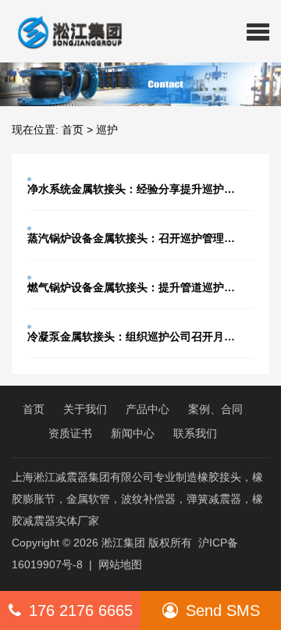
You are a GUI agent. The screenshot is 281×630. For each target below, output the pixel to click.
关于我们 (85, 409)
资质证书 (70, 433)
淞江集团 (123, 542)
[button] (258, 31)
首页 (73, 129)
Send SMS (223, 610)
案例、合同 (215, 409)
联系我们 (195, 433)
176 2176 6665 (81, 610)
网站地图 (120, 564)
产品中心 (147, 409)
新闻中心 (133, 433)
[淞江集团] (63, 31)
